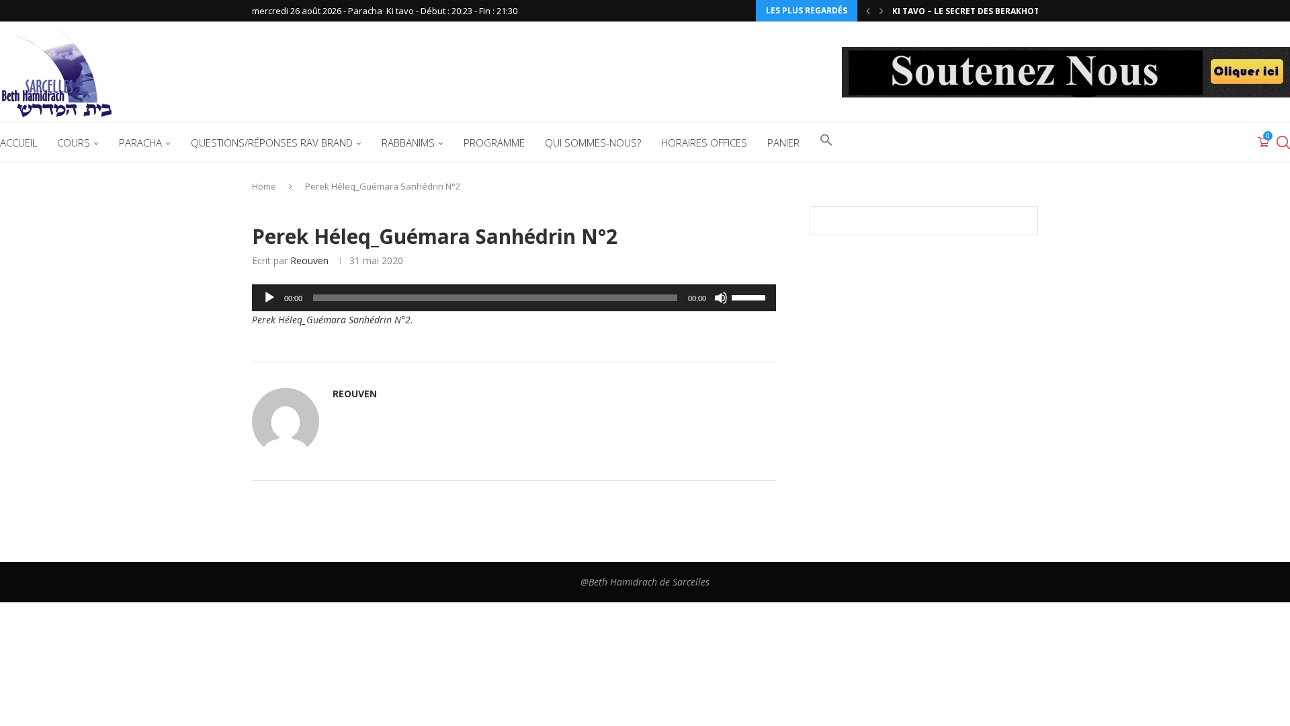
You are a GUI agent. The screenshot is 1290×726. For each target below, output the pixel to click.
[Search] (1283, 142)
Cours (73, 142)
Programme (494, 142)
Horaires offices (704, 142)
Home (264, 186)
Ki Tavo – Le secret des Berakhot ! (968, 11)
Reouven (309, 260)
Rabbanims (408, 142)
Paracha (140, 142)
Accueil (18, 142)
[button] (868, 11)
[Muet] (721, 298)
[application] (514, 297)
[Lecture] (269, 298)
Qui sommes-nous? (593, 142)
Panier (783, 142)
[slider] (750, 296)
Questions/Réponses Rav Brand (272, 142)
